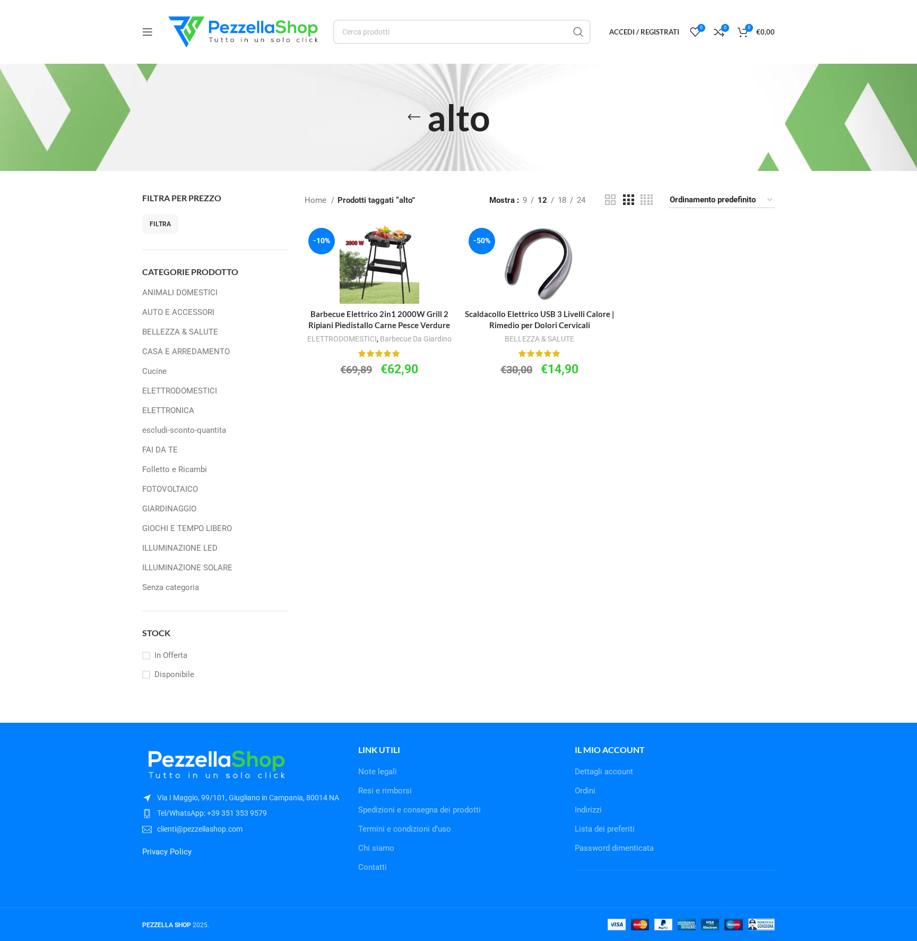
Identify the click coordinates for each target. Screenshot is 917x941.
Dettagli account (604, 771)
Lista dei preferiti (605, 829)
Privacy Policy (167, 852)
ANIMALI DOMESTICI (180, 292)
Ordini (585, 790)
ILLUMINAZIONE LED (180, 548)
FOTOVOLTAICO (170, 489)
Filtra (160, 224)
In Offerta (170, 655)
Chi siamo (376, 848)
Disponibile (174, 674)
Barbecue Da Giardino (416, 339)
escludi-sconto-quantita (184, 430)
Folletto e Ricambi (174, 469)
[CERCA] (578, 32)
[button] (379, 277)
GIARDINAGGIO (169, 509)
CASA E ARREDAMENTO (186, 351)
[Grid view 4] (647, 200)
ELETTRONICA (168, 410)
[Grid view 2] (610, 200)
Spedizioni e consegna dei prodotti (419, 810)
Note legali (377, 771)
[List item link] (242, 813)
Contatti (372, 867)
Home (316, 200)
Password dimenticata (614, 848)
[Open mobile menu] (147, 31)
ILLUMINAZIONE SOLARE (187, 567)
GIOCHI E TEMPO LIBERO (187, 528)
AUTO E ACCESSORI (178, 312)
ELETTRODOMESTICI (179, 391)
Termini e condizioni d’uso (404, 829)
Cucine (154, 371)
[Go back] (414, 117)
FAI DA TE (160, 450)
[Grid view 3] (628, 200)
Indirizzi (588, 810)
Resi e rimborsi (385, 790)
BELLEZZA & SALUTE (180, 332)
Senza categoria (170, 587)
